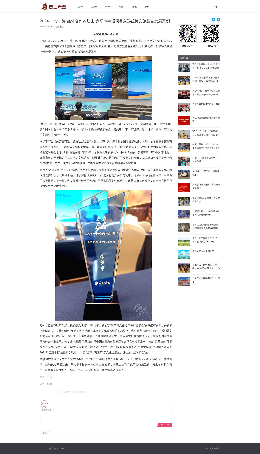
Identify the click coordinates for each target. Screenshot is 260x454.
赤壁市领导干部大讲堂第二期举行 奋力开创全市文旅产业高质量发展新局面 (206, 94)
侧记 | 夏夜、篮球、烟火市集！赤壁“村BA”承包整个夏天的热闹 (206, 148)
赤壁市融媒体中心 (56, 448)
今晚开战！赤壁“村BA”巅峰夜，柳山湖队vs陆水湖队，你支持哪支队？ (206, 268)
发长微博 (81, 392)
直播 (134, 7)
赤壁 (94, 7)
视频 (121, 7)
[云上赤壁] (54, 6)
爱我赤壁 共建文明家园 (203, 251)
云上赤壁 (59, 27)
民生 (107, 7)
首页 (80, 7)
